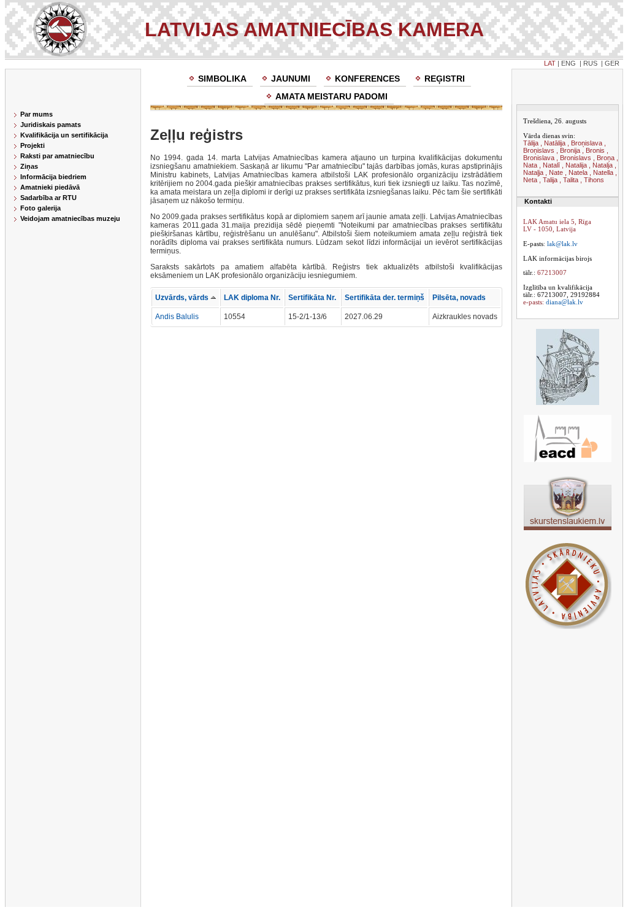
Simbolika (222, 78)
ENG (568, 63)
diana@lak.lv (564, 302)
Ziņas (29, 166)
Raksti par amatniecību (57, 156)
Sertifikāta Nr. (312, 297)
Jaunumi (290, 78)
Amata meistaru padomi (331, 96)
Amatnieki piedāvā (50, 187)
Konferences (367, 78)
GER (612, 63)
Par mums (36, 114)
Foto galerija (40, 208)
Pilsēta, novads (459, 297)
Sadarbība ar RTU (48, 197)
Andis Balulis (177, 316)
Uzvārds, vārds (182, 297)
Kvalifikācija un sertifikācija (64, 135)
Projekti (32, 145)
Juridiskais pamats (50, 124)
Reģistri (444, 78)
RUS (590, 63)
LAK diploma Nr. (252, 297)
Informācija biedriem (53, 176)
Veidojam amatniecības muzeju (70, 218)
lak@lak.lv (562, 243)
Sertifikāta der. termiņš (384, 297)
